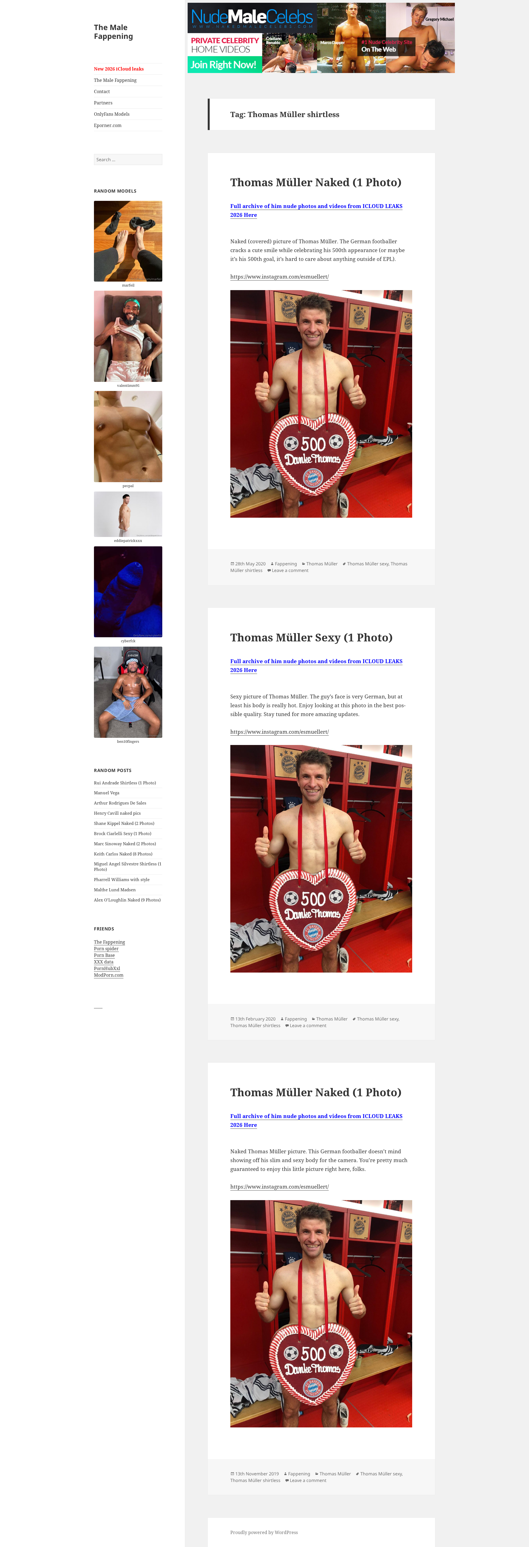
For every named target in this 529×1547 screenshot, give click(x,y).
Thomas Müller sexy (367, 564)
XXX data (104, 962)
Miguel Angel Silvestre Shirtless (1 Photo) (127, 866)
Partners (103, 103)
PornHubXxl (107, 968)
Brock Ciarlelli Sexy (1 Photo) (122, 833)
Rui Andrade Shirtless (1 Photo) (125, 782)
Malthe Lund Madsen (115, 889)
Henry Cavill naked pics (117, 813)
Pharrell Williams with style (122, 879)
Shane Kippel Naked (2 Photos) (124, 823)
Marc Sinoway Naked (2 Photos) (125, 843)
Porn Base (104, 955)
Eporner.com (108, 125)
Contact (102, 91)
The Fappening (109, 942)
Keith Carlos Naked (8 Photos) (123, 854)
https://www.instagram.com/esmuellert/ (279, 276)
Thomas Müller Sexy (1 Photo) (311, 637)
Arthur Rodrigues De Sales (120, 803)
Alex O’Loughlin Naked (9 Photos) (127, 900)
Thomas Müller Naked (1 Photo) (316, 182)
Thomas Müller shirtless (255, 1025)
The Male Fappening (113, 31)
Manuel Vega (106, 792)
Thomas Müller (322, 564)
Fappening (286, 564)
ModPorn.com (108, 975)
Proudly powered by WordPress (264, 1532)
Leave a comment (290, 570)
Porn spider (106, 949)
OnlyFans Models (111, 114)
